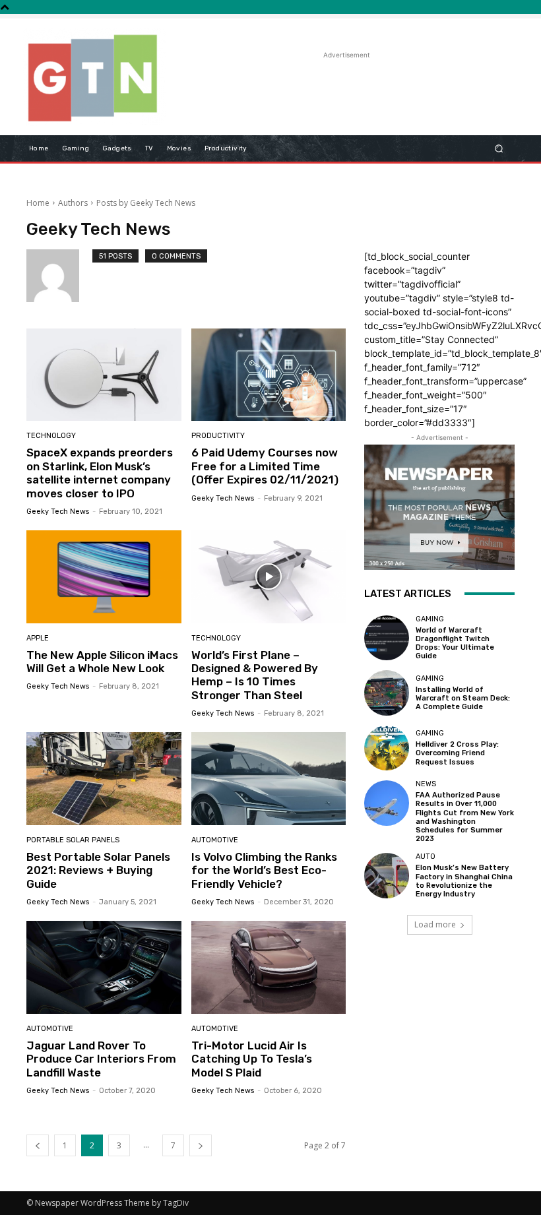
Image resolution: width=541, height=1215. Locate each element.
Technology (51, 435)
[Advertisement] (332, 82)
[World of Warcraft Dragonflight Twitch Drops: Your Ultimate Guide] (386, 637)
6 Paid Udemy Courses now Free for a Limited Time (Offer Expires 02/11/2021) (264, 466)
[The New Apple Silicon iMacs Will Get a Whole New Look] (103, 576)
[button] (499, 148)
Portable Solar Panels (72, 840)
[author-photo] (59, 275)
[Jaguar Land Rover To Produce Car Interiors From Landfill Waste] (103, 967)
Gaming (430, 619)
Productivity (218, 435)
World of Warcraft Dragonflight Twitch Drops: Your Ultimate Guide (455, 643)
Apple (37, 638)
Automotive (214, 840)
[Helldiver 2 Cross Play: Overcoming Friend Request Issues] (386, 748)
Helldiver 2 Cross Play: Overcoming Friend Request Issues (457, 753)
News (426, 784)
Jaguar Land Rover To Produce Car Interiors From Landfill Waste (101, 1059)
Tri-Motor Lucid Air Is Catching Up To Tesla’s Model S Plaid (251, 1059)
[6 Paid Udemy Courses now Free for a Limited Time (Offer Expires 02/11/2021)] (268, 374)
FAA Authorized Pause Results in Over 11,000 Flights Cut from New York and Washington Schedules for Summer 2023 (465, 817)
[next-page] (200, 1145)
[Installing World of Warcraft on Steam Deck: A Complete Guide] (386, 692)
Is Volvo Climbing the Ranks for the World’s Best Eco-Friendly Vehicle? (264, 870)
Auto (425, 856)
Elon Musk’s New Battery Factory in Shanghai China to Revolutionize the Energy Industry (464, 880)
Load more (435, 924)
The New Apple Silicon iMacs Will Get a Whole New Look (102, 661)
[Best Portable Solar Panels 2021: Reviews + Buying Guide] (103, 778)
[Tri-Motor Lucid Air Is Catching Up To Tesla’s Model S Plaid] (268, 967)
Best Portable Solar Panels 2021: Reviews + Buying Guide (98, 870)
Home (37, 202)
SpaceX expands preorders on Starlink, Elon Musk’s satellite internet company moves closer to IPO (99, 472)
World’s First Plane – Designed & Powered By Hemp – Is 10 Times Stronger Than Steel (254, 675)
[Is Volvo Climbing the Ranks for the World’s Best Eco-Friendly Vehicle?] (268, 778)
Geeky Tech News (57, 511)
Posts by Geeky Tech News (145, 202)
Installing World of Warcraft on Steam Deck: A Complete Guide (463, 698)
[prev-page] (37, 1145)
